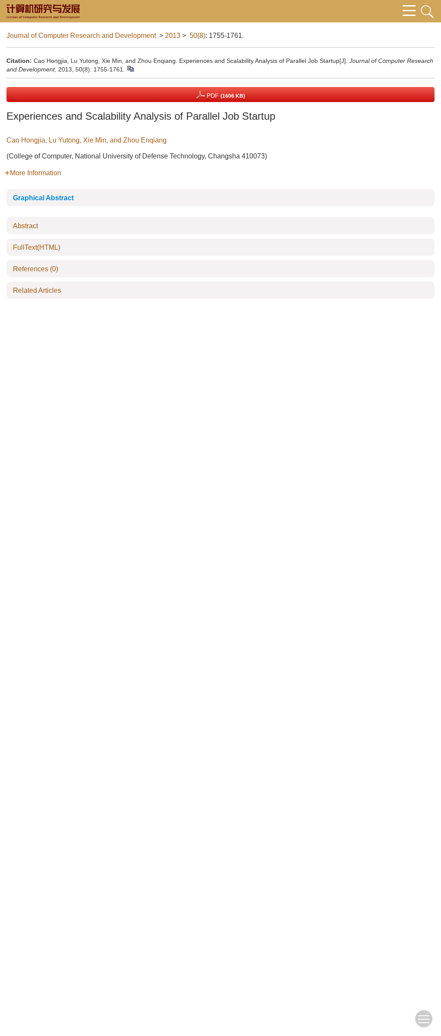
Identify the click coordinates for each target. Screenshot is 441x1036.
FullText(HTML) (36, 247)
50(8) (197, 35)
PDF (225, 95)
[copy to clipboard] (130, 68)
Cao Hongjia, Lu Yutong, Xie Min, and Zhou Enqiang (86, 140)
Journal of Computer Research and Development (81, 35)
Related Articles (37, 290)
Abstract (25, 226)
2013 (172, 35)
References (35, 269)
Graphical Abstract (43, 198)
